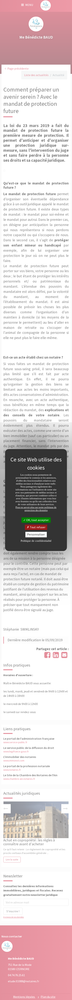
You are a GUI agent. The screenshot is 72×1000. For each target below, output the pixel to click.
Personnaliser (36, 534)
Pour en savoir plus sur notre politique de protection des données (36, 509)
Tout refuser (37, 527)
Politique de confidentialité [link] (36, 540)
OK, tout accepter (37, 520)
